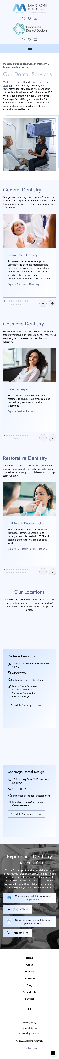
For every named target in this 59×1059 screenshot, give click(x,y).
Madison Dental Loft (14, 82)
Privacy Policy (29, 1022)
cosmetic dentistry (36, 334)
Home (29, 957)
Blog (29, 985)
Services (29, 971)
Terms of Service (29, 1028)
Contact (29, 998)
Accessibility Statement (29, 1033)
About (29, 964)
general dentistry (17, 197)
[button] (29, 48)
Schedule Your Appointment (26, 705)
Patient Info (29, 992)
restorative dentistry (42, 468)
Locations (29, 978)
